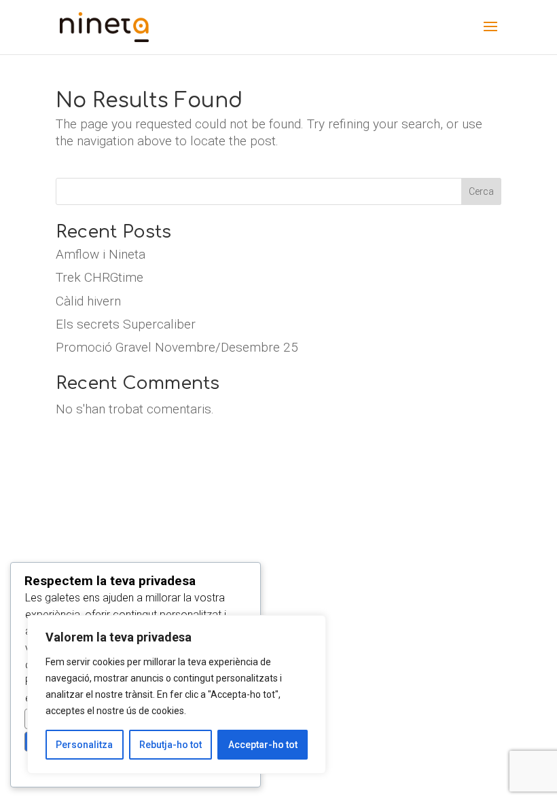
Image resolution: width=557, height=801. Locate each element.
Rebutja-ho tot (170, 744)
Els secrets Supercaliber (126, 324)
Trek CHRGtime (99, 277)
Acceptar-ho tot (263, 744)
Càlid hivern (88, 301)
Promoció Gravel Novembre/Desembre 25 (177, 347)
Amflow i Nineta (100, 254)
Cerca (481, 191)
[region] (176, 694)
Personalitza (84, 744)
